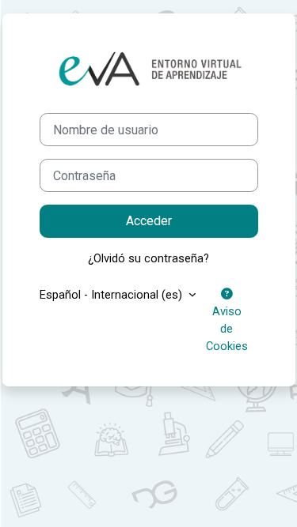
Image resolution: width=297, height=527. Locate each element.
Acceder (149, 220)
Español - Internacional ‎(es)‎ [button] (112, 295)
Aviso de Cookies (227, 328)
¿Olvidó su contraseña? (148, 258)
